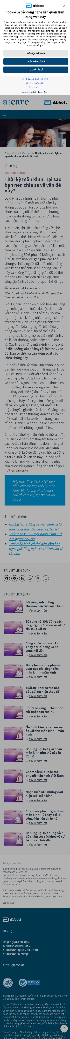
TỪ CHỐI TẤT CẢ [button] (35, 69)
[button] (64, 5)
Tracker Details (35, 87)
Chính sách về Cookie (35, 83)
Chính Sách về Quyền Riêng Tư (35, 79)
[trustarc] (42, 92)
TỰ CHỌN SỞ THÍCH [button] (36, 53)
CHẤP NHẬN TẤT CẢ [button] (36, 61)
